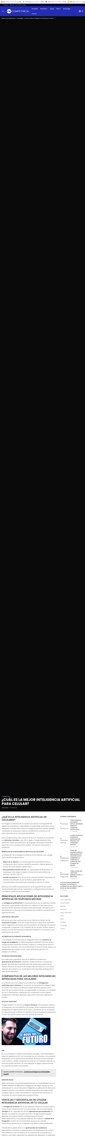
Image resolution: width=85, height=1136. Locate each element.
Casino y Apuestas (65, 900)
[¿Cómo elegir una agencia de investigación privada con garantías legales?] (64, 841)
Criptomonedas (64, 903)
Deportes (63, 906)
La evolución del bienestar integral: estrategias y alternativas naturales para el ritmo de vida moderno (71, 885)
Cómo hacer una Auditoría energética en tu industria (76, 873)
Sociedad (63, 922)
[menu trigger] (4, 11)
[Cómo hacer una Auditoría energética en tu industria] (64, 875)
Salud (61, 919)
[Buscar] (82, 11)
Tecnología (6, 796)
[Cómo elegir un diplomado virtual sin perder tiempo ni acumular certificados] (64, 826)
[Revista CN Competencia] (18, 11)
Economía (63, 909)
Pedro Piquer (5, 807)
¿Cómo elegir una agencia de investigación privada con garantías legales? (76, 839)
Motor (62, 916)
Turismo (62, 929)
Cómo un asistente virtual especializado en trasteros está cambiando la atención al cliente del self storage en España (76, 857)
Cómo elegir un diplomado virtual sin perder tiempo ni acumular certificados (76, 824)
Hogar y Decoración (66, 912)
